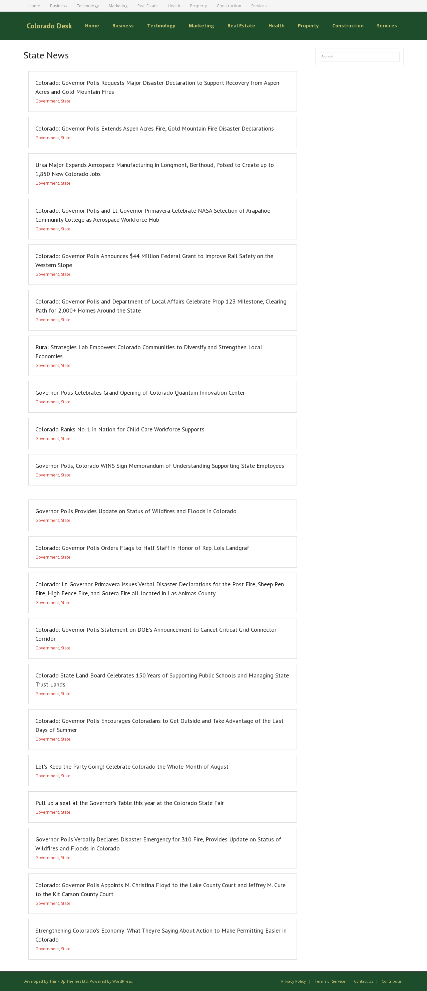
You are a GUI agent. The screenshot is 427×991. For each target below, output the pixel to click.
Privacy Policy (293, 981)
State (65, 101)
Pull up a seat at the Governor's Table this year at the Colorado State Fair (129, 803)
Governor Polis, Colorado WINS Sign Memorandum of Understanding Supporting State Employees (159, 465)
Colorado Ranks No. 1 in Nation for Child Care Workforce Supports (119, 429)
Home (34, 6)
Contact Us (363, 981)
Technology (88, 6)
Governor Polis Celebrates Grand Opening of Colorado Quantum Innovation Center (140, 392)
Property (198, 6)
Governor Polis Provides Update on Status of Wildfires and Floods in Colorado (136, 511)
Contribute (391, 981)
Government (47, 101)
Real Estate (147, 6)
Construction (229, 6)
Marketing (118, 6)
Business (58, 6)
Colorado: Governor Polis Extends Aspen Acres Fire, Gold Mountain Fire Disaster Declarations (154, 128)
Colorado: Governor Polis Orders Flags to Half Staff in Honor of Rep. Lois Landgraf (142, 548)
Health (174, 6)
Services (259, 6)
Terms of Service (330, 981)
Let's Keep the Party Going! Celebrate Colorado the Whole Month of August (132, 766)
